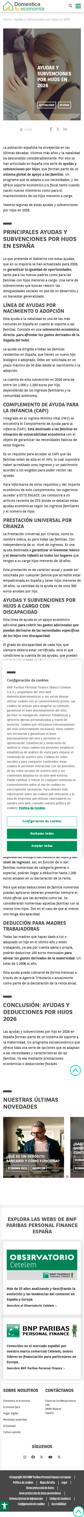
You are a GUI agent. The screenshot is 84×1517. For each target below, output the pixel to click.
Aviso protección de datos (40, 1488)
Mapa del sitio (47, 1483)
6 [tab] (54, 1177)
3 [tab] (34, 1177)
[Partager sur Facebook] (51, 130)
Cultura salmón (12, 1432)
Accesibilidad (59, 1504)
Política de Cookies (32, 808)
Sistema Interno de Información (26, 1499)
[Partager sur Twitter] (58, 130)
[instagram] (24, 1457)
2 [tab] (27, 1177)
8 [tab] (67, 1177)
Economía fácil (18, 1168)
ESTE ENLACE (29, 495)
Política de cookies (23, 1483)
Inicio (7, 19)
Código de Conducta (60, 1499)
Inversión (38, 1168)
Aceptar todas (42, 846)
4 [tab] (40, 1177)
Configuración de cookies (42, 821)
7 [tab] (61, 1177)
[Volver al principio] (75, 1070)
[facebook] (33, 1457)
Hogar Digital (10, 1413)
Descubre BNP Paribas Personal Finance (35, 1368)
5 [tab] (47, 1177)
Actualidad (46, 105)
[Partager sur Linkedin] (65, 130)
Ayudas (64, 105)
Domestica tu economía (16, 1401)
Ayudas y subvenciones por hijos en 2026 (42, 19)
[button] (4, 1505)
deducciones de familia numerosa (53, 887)
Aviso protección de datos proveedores (40, 1493)
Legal (64, 1483)
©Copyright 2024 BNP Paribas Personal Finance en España (40, 1477)
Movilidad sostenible (15, 1420)
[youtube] (50, 1457)
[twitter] (41, 1457)
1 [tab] (20, 1177)
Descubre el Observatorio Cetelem (31, 1305)
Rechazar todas (42, 833)
